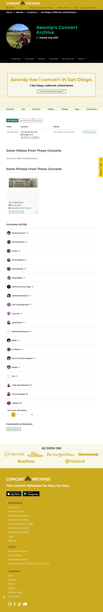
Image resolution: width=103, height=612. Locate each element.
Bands (41, 59)
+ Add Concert (63, 8)
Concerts (29, 59)
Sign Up (12, 540)
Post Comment (13, 429)
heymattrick (17, 269)
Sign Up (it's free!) (89, 8)
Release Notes (15, 592)
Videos (51, 109)
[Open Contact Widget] (4, 597)
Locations (32, 12)
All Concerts (12, 120)
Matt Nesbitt (26, 208)
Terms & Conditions (18, 551)
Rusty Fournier (18, 233)
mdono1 (15, 403)
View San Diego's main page (50, 91)
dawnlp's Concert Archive (57, 30)
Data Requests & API (18, 528)
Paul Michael (18, 260)
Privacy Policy (15, 555)
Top (23, 109)
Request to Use (17, 212)
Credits (11, 588)
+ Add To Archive (89, 132)
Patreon (12, 580)
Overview (16, 59)
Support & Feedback (18, 520)
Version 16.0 (14, 596)
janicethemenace (20, 296)
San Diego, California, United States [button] (58, 12)
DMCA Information (17, 559)
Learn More (13, 507)
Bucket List (68, 59)
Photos (64, 109)
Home (9, 12)
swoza (15, 251)
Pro (13, 376)
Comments (92, 109)
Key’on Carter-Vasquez (22, 358)
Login (76, 8)
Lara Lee (16, 313)
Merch (11, 584)
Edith (14, 340)
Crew (10, 575)
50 (32, 415)
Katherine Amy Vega (21, 287)
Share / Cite (101, 169)
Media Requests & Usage (20, 524)
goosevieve (17, 322)
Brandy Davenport (20, 331)
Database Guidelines (18, 515)
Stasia (15, 367)
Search (11, 8)
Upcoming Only (25, 120)
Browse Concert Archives (41, 8)
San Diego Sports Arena (63, 132)
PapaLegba (17, 278)
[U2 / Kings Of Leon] (23, 188)
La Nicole (16, 349)
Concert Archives (40, 563)
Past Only (37, 120)
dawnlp (19, 12)
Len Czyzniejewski (20, 304)
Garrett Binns (18, 242)
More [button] (81, 59)
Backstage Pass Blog (18, 532)
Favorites (53, 59)
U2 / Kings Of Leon (29, 132)
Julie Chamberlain (20, 385)
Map (77, 109)
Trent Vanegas (18, 394)
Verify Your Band (16, 511)
